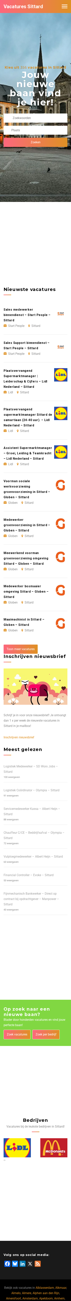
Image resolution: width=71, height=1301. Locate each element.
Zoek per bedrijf (46, 1034)
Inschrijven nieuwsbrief (19, 737)
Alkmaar (60, 1288)
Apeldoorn (46, 1298)
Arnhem (59, 1298)
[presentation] (4, 1160)
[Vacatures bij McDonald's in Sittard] (17, 1148)
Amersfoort (13, 1298)
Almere (26, 1293)
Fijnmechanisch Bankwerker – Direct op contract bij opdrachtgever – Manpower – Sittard (31, 899)
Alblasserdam (45, 1288)
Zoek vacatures (17, 1034)
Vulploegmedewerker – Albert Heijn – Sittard (33, 856)
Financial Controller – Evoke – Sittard (29, 875)
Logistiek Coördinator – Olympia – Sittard (31, 790)
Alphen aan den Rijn (46, 1293)
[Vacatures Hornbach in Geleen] (54, 1148)
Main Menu (64, 6)
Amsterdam (30, 1298)
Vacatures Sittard (23, 6)
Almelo (16, 1293)
